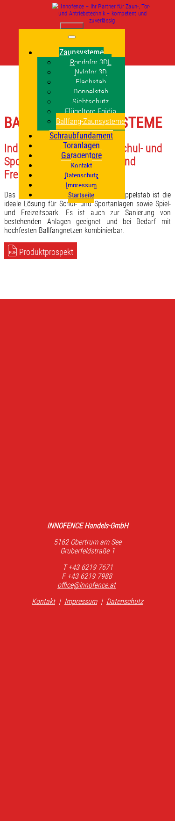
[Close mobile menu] (72, 37)
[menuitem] (81, 52)
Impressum (80, 601)
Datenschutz (124, 601)
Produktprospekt (46, 252)
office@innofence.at (86, 585)
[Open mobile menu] (72, 25)
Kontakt (43, 601)
